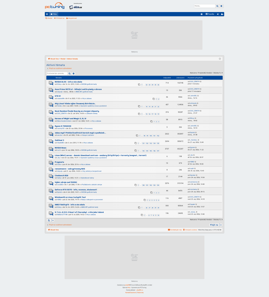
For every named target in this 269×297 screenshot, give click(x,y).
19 (149, 107)
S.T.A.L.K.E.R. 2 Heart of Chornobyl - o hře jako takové (79, 212)
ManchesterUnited (64, 121)
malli (192, 168)
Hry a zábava (86, 98)
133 (151, 143)
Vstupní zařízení (88, 135)
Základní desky (91, 113)
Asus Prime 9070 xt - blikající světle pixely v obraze (78, 89)
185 (151, 151)
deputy (59, 92)
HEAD (192, 162)
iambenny (194, 182)
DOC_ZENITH (195, 81)
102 (158, 136)
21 (155, 107)
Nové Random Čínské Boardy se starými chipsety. (77, 111)
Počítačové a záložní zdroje (92, 185)
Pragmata (59, 162)
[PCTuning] (54, 5)
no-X (59, 150)
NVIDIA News (60, 147)
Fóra (55, 14)
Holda (59, 106)
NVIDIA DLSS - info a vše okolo (68, 81)
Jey (58, 158)
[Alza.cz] (76, 6)
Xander (192, 175)
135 (158, 143)
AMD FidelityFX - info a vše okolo (70, 204)
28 (152, 208)
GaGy (59, 178)
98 (144, 136)
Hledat (49, 18)
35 (155, 85)
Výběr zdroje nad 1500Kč (66, 182)
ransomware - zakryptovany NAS (70, 168)
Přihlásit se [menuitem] (218, 14)
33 (149, 85)
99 (147, 136)
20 (152, 107)
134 (154, 143)
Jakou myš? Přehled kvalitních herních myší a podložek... (80, 132)
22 (158, 107)
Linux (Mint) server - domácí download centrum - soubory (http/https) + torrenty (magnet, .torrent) (100, 155)
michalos (193, 189)
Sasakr (192, 204)
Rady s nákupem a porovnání (92, 200)
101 (154, 136)
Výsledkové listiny (87, 178)
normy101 (60, 128)
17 (152, 114)
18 (146, 107)
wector (59, 135)
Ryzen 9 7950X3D (63, 126)
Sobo (59, 164)
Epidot (192, 132)
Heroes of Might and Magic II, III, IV (70, 118)
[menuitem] (202, 14)
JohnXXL (193, 96)
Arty (129, 287)
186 (154, 151)
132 (147, 143)
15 (146, 114)
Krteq (59, 84)
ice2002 (60, 185)
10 (158, 215)
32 (146, 85)
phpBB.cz (140, 290)
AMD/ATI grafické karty (84, 92)
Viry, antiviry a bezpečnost (91, 171)
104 (158, 185)
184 (147, 151)
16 (149, 114)
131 (143, 143)
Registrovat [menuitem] (222, 14)
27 (149, 208)
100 (151, 136)
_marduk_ (193, 140)
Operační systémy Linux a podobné (94, 106)
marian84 (60, 98)
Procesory (88, 128)
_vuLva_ (192, 212)
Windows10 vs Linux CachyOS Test (70, 197)
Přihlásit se (60, 18)
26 (146, 208)
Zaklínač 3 (59, 140)
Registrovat (73, 18)
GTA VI (58, 96)
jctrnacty (193, 103)
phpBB (127, 285)
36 (158, 85)
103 (154, 185)
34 (152, 85)
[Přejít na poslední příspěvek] (201, 82)
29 (155, 208)
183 (143, 151)
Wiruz (192, 118)
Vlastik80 (60, 143)
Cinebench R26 (61, 175)
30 (158, 208)
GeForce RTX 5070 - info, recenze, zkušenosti (76, 189)
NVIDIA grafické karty (89, 84)
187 (158, 151)
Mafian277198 (62, 215)
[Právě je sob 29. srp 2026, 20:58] (220, 58)
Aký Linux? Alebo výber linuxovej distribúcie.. (75, 103)
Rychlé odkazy (47, 14)
